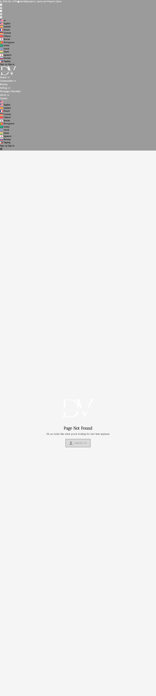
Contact (3, 98)
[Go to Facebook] (1, 4)
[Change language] (3, 20)
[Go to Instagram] (1, 7)
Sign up (3, 64)
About (3, 94)
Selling (3, 87)
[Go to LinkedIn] (1, 17)
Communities (6, 80)
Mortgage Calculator (10, 91)
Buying (3, 84)
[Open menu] (1, 149)
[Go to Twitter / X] (1, 11)
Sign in (11, 64)
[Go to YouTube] (1, 14)
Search (3, 77)
